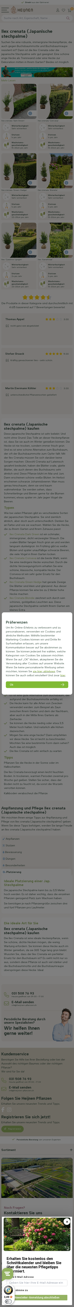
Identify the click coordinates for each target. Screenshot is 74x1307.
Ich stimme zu (19, 1290)
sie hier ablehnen (44, 671)
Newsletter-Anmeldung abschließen (37, 1297)
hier (62, 675)
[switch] (8, 1301)
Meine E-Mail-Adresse (20, 1277)
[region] (37, 653)
